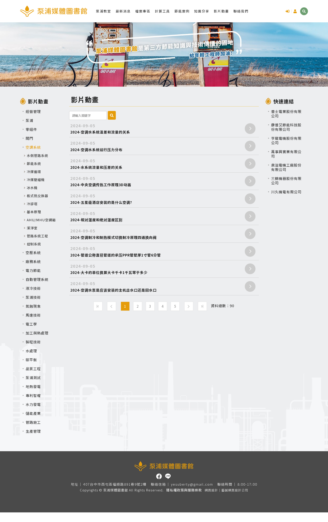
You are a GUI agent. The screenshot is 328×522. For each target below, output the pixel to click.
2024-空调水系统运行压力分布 (96, 146)
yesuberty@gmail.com (192, 484)
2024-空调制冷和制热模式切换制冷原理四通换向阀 (113, 234)
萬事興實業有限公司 (286, 154)
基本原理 (34, 211)
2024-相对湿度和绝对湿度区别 (96, 216)
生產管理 (33, 431)
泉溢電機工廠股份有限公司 (286, 167)
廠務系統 (33, 261)
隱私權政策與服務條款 (184, 490)
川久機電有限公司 (286, 191)
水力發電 (33, 404)
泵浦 (29, 120)
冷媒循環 (34, 171)
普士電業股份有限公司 (286, 114)
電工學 (31, 324)
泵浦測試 (33, 377)
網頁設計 (211, 490)
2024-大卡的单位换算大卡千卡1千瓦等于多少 (108, 269)
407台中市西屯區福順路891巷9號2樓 (115, 484)
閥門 (29, 138)
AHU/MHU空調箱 (41, 219)
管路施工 (33, 422)
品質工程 (33, 368)
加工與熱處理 (37, 333)
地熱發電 (33, 386)
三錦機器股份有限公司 (286, 181)
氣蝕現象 (33, 306)
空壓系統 (33, 252)
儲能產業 (33, 413)
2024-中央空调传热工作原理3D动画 (100, 181)
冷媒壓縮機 (36, 179)
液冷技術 (33, 288)
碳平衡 (31, 359)
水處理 (31, 350)
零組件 (31, 129)
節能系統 (34, 163)
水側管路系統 (37, 155)
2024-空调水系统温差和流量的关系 (100, 129)
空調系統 (33, 147)
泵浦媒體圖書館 (53, 11)
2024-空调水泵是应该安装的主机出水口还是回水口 (113, 286)
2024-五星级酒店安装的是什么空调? (101, 199)
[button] (304, 11)
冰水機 (32, 187)
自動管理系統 (37, 279)
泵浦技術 (33, 297)
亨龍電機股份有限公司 (286, 140)
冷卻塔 (32, 203)
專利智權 (33, 395)
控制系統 (34, 244)
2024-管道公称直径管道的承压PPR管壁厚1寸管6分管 (115, 251)
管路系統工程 (37, 236)
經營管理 (33, 111)
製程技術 (33, 342)
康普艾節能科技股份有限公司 (286, 127)
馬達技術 (33, 315)
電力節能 (33, 270)
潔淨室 (32, 228)
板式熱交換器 (37, 195)
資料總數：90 (222, 305)
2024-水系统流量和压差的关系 (96, 164)
